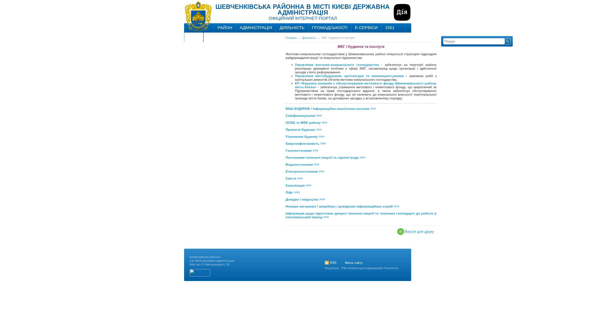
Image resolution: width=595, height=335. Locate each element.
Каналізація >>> (298, 185)
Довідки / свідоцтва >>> (305, 199)
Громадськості (329, 27)
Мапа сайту (354, 263)
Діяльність (292, 27)
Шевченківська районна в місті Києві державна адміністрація (302, 9)
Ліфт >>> (293, 192)
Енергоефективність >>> (306, 143)
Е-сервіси (366, 27)
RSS (333, 263)
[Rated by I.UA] (200, 275)
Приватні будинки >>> (304, 129)
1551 (389, 27)
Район (225, 27)
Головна (291, 38)
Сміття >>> (294, 178)
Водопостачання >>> (302, 164)
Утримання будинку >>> (305, 136)
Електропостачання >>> (305, 171)
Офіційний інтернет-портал (303, 18)
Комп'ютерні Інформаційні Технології (373, 268)
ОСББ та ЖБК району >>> (306, 122)
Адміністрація (256, 27)
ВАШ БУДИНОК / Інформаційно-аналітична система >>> (331, 109)
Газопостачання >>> (302, 150)
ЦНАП (194, 37)
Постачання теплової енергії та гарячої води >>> (325, 157)
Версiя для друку (419, 232)
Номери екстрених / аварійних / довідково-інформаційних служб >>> (342, 206)
